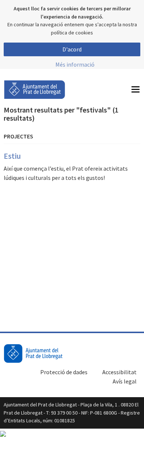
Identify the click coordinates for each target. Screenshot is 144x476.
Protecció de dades (64, 372)
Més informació (75, 64)
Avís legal (125, 381)
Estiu (12, 156)
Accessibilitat (119, 372)
